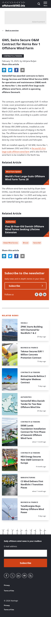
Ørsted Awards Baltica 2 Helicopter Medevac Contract (33, 379)
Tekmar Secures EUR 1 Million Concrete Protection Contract (32, 354)
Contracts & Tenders (13, 56)
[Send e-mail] (24, 575)
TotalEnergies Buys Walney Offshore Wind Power (32, 509)
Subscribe (14, 285)
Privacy (7, 585)
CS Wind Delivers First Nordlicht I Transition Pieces (32, 484)
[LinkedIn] (44, 294)
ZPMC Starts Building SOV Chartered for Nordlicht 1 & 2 (31, 329)
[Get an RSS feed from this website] (30, 575)
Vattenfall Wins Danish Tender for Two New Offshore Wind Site (33, 404)
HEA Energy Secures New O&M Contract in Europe (32, 459)
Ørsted (25, 243)
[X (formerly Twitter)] (40, 294)
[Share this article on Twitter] (10, 70)
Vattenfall (37, 243)
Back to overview (12, 30)
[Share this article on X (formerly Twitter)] (10, 256)
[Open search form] (39, 4)
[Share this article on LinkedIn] (4, 70)
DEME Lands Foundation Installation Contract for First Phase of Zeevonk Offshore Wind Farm (33, 432)
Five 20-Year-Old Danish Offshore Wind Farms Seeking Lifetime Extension (24, 229)
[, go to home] (13, 4)
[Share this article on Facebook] (16, 70)
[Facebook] (36, 294)
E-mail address (10, 546)
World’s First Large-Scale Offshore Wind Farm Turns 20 (25, 178)
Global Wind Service (10, 243)
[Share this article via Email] (22, 70)
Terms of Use (9, 591)
